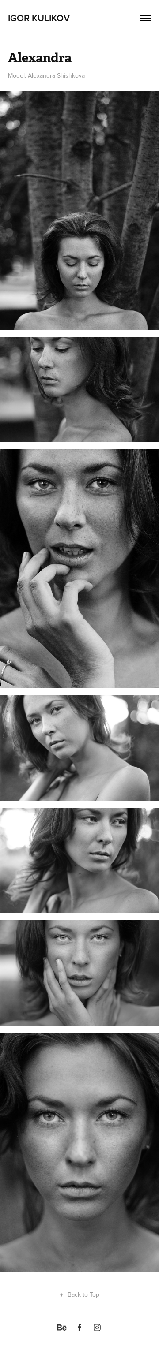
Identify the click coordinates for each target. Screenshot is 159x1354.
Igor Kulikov (39, 17)
